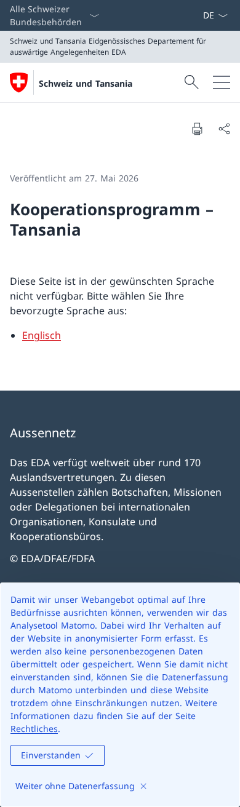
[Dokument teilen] (224, 128)
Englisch (41, 335)
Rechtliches (34, 728)
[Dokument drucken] (196, 128)
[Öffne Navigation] (221, 82)
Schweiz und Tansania (85, 83)
